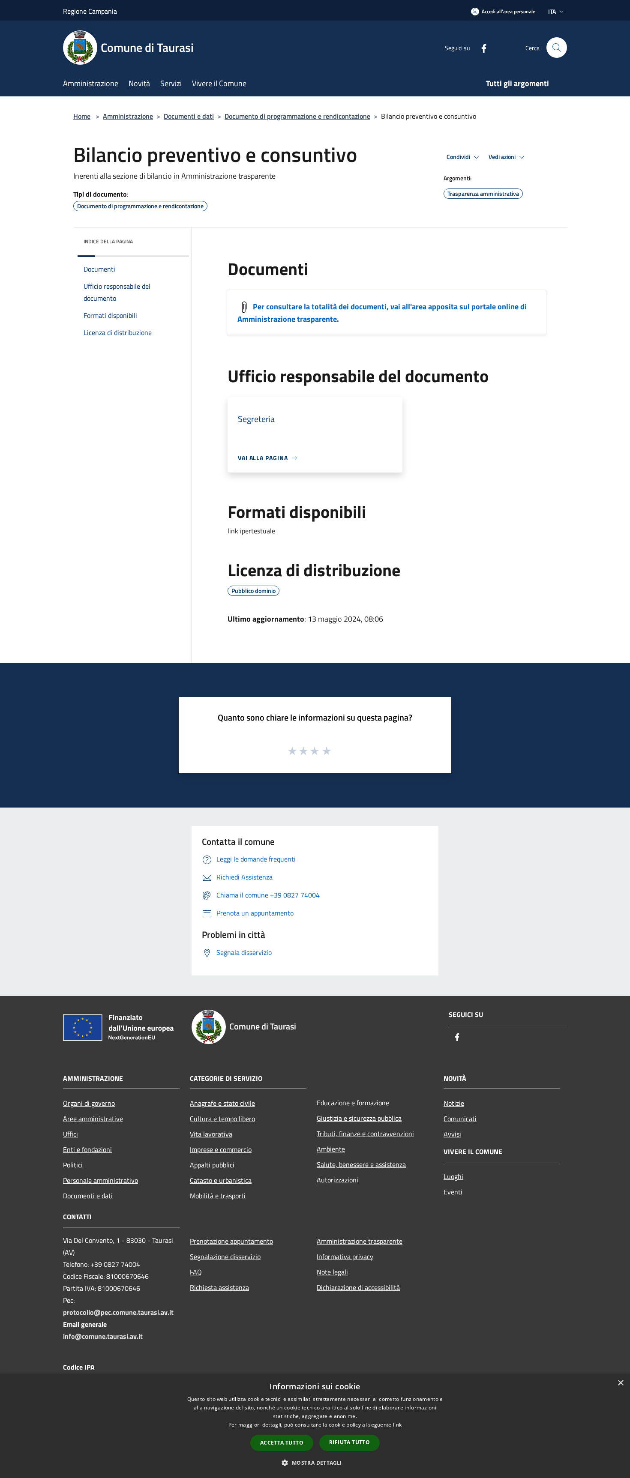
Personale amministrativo (100, 1180)
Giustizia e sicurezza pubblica (359, 1118)
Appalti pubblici (212, 1165)
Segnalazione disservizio (225, 1256)
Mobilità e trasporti (218, 1196)
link (397, 1424)
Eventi (453, 1192)
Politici (73, 1165)
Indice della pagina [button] (108, 241)
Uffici (70, 1134)
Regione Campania (90, 11)
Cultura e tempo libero (222, 1118)
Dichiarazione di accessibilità (358, 1287)
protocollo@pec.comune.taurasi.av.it (118, 1312)
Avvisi (452, 1134)
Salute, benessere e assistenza (361, 1164)
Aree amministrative (93, 1118)
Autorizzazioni (337, 1180)
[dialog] (315, 1426)
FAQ (196, 1272)
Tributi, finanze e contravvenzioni (365, 1133)
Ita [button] (552, 11)
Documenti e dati (189, 116)
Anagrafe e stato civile (222, 1103)
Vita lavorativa (211, 1134)
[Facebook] (480, 47)
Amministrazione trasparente (359, 1241)
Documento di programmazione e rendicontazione (297, 116)
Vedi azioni (503, 157)
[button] (315, 1462)
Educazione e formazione (353, 1103)
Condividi (459, 157)
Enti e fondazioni (87, 1149)
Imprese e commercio (221, 1149)
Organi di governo (89, 1103)
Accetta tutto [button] (281, 1442)
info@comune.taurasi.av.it (103, 1336)
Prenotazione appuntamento (231, 1241)
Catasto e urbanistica (221, 1180)
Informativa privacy (345, 1256)
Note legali (332, 1272)
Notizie (454, 1103)
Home (81, 116)
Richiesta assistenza (219, 1287)
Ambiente (331, 1149)
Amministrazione (128, 116)
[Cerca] (556, 47)
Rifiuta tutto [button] (349, 1442)
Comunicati (460, 1118)
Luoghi (453, 1176)
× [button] (620, 1383)
